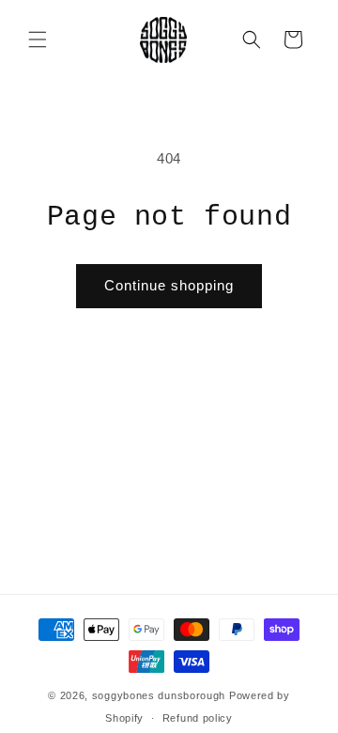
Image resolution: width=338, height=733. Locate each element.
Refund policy (197, 718)
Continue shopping (169, 285)
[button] (37, 39)
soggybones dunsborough (158, 695)
